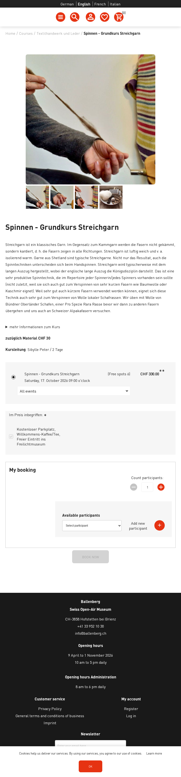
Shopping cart (122, 13)
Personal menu (90, 17)
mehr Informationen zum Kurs (34, 326)
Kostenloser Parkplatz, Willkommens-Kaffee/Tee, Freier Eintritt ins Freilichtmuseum (38, 436)
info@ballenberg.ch (90, 633)
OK (90, 766)
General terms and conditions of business (50, 715)
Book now (90, 557)
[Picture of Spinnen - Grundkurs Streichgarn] (37, 197)
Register (131, 708)
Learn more (154, 753)
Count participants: (147, 477)
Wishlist (104, 17)
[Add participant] (159, 525)
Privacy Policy (50, 708)
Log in (131, 715)
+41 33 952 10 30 (90, 626)
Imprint (50, 722)
